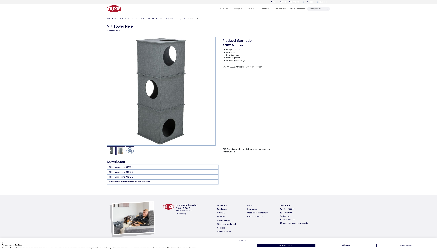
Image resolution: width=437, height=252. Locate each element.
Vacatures (265, 9)
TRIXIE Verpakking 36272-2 (121, 172)
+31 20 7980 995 (289, 209)
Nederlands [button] (323, 2)
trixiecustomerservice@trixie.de (295, 223)
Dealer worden (294, 2)
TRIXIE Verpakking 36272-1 (121, 167)
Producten (224, 9)
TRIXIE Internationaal (297, 9)
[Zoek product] (326, 9)
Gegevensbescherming (257, 213)
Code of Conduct (255, 216)
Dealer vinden (280, 9)
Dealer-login (309, 2)
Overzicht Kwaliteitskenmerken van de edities (129, 182)
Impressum (252, 209)
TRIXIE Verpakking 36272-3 (121, 177)
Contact (283, 2)
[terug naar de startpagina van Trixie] (114, 8)
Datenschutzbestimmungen (243, 241)
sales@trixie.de (288, 213)
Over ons (251, 9)
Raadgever (238, 9)
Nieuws (273, 2)
